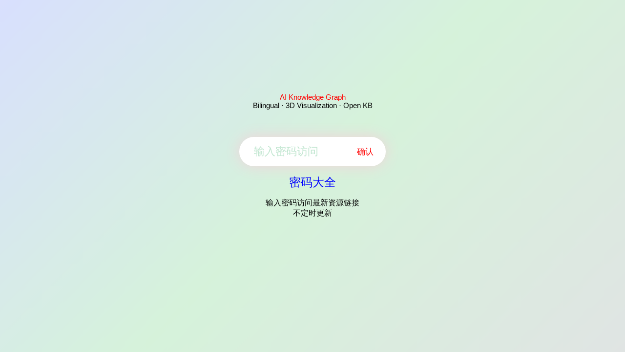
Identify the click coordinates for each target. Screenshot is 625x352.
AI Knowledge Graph (313, 97)
